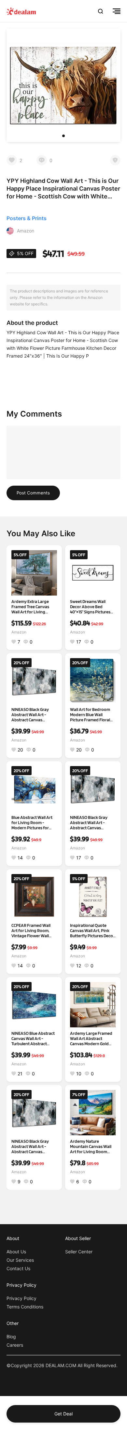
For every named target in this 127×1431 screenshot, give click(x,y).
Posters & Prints (27, 218)
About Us (16, 1251)
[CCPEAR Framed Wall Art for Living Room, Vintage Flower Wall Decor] (34, 896)
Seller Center (78, 1251)
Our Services (20, 1260)
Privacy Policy (21, 1298)
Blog (11, 1336)
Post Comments (33, 492)
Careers (15, 1345)
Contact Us (18, 1268)
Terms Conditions (25, 1306)
